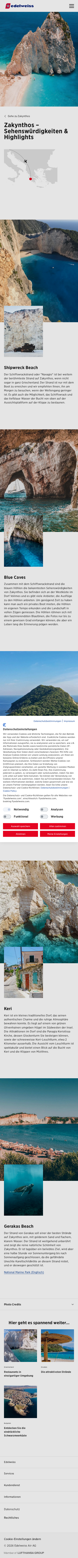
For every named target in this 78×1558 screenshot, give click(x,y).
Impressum (69, 721)
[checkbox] (44, 809)
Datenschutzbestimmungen (47, 721)
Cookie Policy (10, 791)
